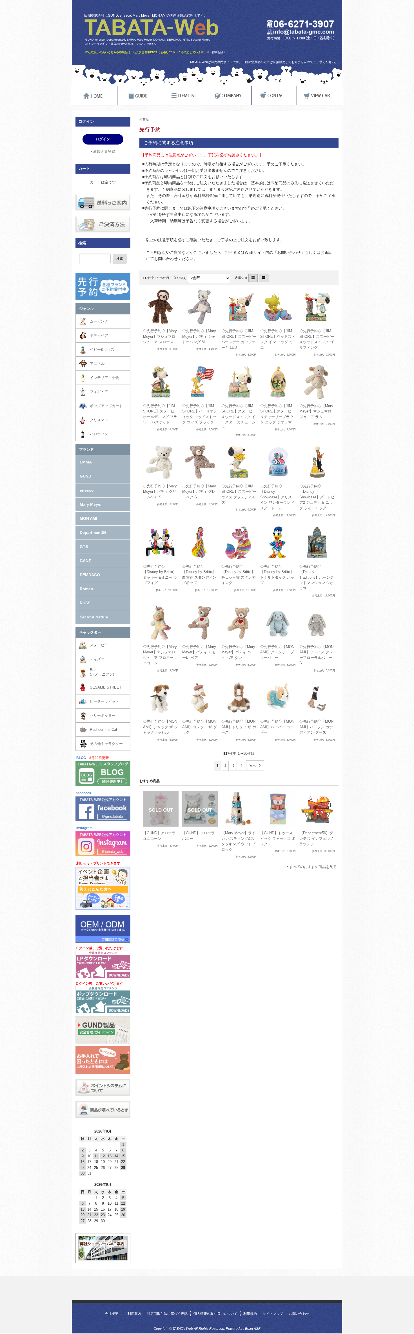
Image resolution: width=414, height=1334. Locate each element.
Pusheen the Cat (103, 729)
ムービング (99, 321)
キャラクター (90, 632)
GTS (84, 546)
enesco (87, 490)
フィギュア (99, 392)
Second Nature (94, 617)
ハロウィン (99, 434)
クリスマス (99, 420)
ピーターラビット (104, 701)
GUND (85, 476)
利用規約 (250, 1314)
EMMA (86, 462)
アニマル (97, 363)
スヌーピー (99, 645)
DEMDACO (90, 574)
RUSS (85, 603)
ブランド (86, 449)
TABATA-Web (151, 27)
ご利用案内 (132, 1314)
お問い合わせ (299, 1314)
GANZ (85, 560)
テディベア (99, 335)
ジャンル (86, 309)
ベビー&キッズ (102, 349)
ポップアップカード (106, 406)
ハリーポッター (102, 715)
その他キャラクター (106, 744)
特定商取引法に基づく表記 (167, 1314)
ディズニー (99, 659)
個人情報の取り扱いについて (215, 1314)
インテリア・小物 (104, 378)
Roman (86, 589)
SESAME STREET (105, 687)
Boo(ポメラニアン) (102, 672)
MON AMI (88, 518)
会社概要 (111, 1314)
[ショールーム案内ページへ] (103, 1258)
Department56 (93, 532)
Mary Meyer (91, 504)
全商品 (144, 119)
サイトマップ (273, 1314)
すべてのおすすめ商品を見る (313, 867)
